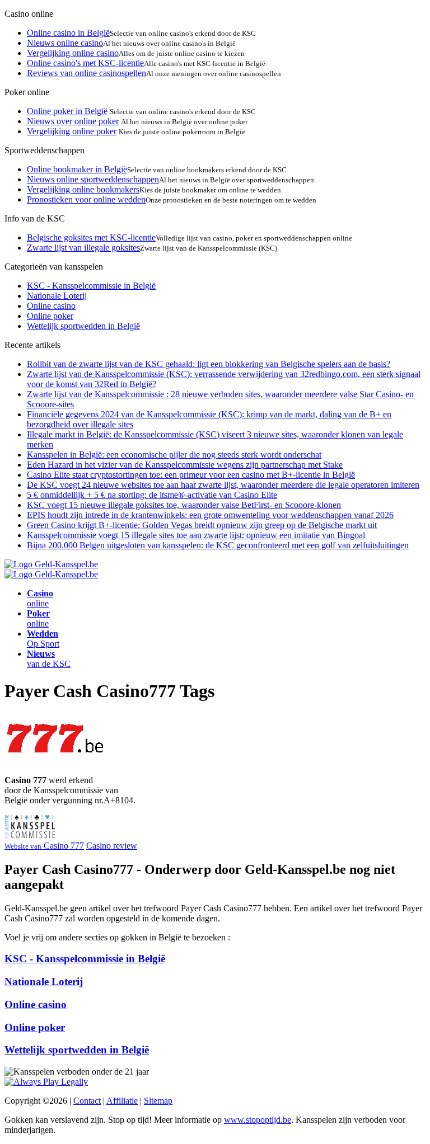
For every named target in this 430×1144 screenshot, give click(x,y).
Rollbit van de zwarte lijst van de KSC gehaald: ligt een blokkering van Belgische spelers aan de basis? (208, 364)
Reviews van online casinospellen (86, 73)
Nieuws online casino (65, 43)
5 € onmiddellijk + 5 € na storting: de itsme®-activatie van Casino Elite (152, 495)
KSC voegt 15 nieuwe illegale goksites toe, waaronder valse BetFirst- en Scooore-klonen (184, 505)
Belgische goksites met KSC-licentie (91, 237)
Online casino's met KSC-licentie (85, 63)
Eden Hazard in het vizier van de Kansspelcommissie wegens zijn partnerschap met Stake (185, 464)
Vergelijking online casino (73, 53)
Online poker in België (67, 111)
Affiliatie (122, 1100)
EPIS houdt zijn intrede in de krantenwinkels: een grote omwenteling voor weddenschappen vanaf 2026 (210, 515)
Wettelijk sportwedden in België (83, 326)
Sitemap (158, 1100)
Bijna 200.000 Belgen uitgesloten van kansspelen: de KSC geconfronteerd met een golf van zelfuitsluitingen (218, 545)
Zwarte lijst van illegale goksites (83, 247)
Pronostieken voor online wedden (86, 199)
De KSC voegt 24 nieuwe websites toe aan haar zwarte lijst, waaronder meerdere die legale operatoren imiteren (223, 484)
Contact (87, 1100)
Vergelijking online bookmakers (83, 189)
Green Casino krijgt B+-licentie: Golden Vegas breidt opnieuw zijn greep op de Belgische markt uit (202, 525)
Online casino (51, 305)
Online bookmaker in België (77, 169)
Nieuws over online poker (73, 121)
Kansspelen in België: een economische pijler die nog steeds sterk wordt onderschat (174, 454)
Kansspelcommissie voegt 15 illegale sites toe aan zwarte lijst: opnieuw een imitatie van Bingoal (196, 535)
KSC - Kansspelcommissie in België (91, 285)
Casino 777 (44, 845)
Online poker (50, 316)
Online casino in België (68, 32)
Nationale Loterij (57, 295)
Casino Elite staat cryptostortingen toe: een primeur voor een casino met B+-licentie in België (191, 474)
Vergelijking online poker (71, 131)
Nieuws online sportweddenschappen (93, 179)
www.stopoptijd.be (257, 1119)
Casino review (111, 845)
